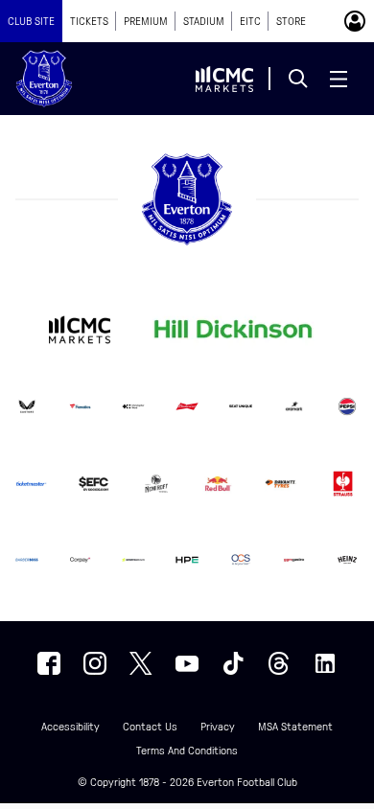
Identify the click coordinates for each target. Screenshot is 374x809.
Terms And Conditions (187, 751)
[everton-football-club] (325, 663)
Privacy (217, 727)
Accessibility (70, 727)
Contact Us (150, 727)
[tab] (31, 21)
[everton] (48, 663)
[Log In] (354, 21)
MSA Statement (295, 727)
